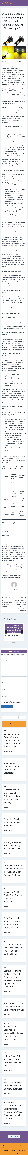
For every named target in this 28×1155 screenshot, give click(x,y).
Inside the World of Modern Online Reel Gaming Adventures (13, 1085)
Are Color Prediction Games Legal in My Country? (7, 602)
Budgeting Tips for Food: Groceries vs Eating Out (12, 822)
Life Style (6, 1023)
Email (4, 689)
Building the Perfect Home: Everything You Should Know (13, 845)
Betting (6, 1000)
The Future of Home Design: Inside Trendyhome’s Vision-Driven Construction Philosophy (14, 1112)
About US (14, 1150)
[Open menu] (24, 3)
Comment (5, 660)
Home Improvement (9, 839)
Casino (5, 786)
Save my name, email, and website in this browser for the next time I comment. (13, 701)
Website (4, 696)
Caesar (5, 32)
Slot (5, 862)
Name (4, 682)
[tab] (12, 642)
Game (5, 730)
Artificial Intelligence (8, 10)
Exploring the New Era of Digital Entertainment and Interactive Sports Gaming (12, 796)
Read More (8, 751)
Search (4, 715)
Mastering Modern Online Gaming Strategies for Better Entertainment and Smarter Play (13, 740)
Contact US (6, 1150)
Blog (5, 760)
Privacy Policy (14, 1153)
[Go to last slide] (6, 632)
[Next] (22, 632)
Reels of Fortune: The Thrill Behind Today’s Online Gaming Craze (14, 1006)
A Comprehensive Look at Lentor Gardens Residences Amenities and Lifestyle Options (13, 1033)
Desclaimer (21, 1150)
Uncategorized (8, 815)
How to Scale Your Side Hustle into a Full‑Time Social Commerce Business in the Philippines (20, 604)
